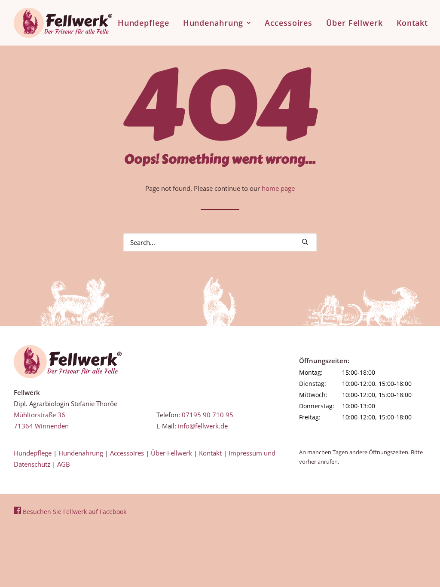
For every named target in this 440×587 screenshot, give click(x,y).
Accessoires (288, 23)
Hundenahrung (213, 23)
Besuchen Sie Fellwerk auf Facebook (73, 512)
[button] (305, 241)
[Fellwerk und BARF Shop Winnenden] (63, 23)
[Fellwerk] (68, 361)
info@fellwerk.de (203, 426)
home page (278, 188)
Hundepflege (143, 23)
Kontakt (412, 23)
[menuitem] (146, 23)
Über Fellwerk (354, 23)
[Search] (220, 242)
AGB (63, 464)
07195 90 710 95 (207, 414)
